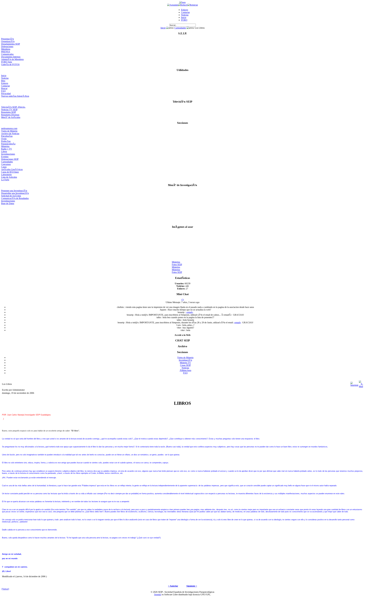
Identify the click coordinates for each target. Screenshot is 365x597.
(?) (182, 299)
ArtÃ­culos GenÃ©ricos (12, 169)
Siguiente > (191, 586)
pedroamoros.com (9, 128)
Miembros (5, 49)
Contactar (185, 12)
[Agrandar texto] (172, 5)
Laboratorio (6, 174)
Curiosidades (180, 28)
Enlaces (184, 10)
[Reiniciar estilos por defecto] (192, 5)
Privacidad (6, 93)
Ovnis (4, 138)
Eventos (4, 156)
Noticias (184, 15)
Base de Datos (7, 203)
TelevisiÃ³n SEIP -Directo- (13, 107)
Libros (4, 151)
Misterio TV (185, 362)
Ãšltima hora (185, 370)
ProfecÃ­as (6, 141)
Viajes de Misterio (9, 131)
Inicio (183, 17)
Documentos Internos (10, 57)
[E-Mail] (361, 383)
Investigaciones (8, 154)
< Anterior (173, 586)
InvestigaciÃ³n (185, 360)
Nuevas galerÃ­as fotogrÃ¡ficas (15, 96)
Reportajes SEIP (8, 112)
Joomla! (157, 594)
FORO (184, 20)
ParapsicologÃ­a (8, 144)
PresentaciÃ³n (7, 39)
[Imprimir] (354, 383)
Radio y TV (6, 149)
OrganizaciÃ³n (8, 41)
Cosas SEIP (185, 365)
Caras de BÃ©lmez (10, 172)
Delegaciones (7, 46)
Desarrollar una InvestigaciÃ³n (15, 193)
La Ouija (5, 179)
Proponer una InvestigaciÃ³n (14, 190)
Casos (4, 167)
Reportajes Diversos (10, 115)
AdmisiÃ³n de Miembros (12, 59)
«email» (189, 312)
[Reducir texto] (182, 5)
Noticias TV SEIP (9, 109)
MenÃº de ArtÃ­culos (10, 117)
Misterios (5, 146)
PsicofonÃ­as (7, 136)
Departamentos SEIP (10, 44)
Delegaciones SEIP (10, 159)
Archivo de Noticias (10, 133)
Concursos (6, 164)
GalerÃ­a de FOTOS (10, 64)
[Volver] (5, 589)
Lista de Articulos (9, 177)
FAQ (3, 91)
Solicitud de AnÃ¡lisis (11, 196)
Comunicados (7, 54)
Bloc (3, 80)
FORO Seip (6, 62)
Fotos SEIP (177, 262)
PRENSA (5, 51)
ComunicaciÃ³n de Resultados (15, 198)
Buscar (4, 88)
